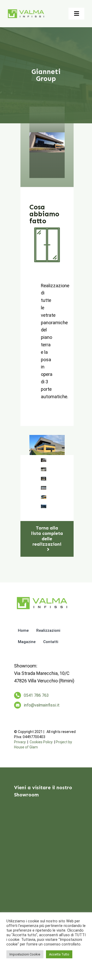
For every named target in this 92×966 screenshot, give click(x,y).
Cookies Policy (41, 742)
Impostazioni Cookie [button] (24, 954)
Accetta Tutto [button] (59, 954)
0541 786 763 (36, 695)
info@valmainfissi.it (42, 705)
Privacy (20, 742)
